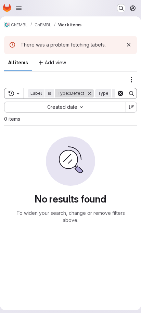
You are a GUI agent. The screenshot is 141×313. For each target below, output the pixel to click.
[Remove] (90, 93)
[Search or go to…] (121, 8)
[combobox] (65, 107)
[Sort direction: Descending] (131, 107)
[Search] (131, 93)
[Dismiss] (129, 45)
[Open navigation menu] (18, 8)
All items (18, 62)
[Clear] (120, 93)
